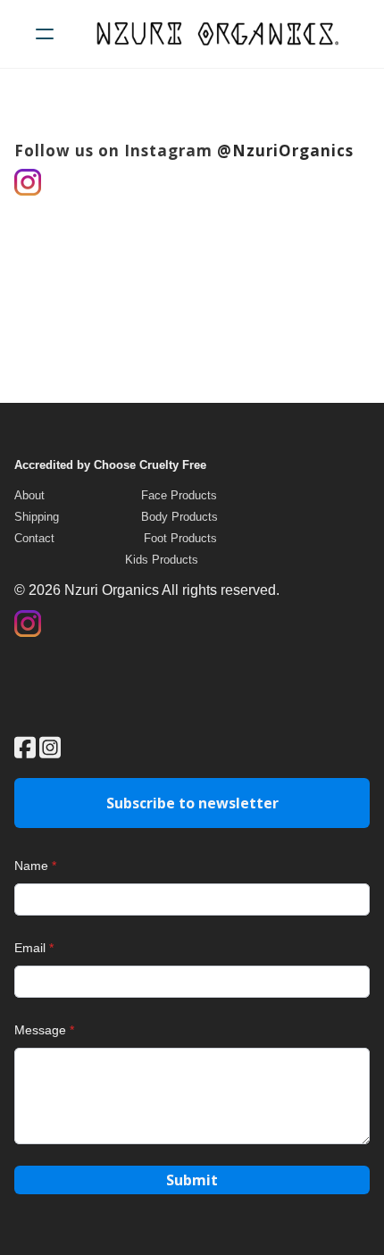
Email (30, 948)
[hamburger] (44, 34)
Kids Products (161, 559)
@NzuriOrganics (285, 150)
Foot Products (180, 538)
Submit (192, 1180)
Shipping (36, 516)
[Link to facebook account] (25, 747)
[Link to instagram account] (50, 747)
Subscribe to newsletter (192, 803)
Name (31, 865)
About (29, 495)
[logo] (215, 34)
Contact (34, 538)
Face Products (179, 495)
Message (40, 1030)
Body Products (179, 516)
